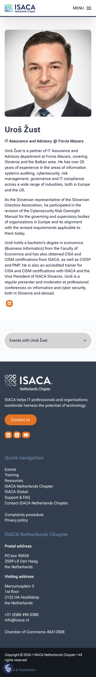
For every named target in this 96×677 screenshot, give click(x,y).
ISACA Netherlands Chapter (29, 486)
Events (10, 469)
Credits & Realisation (20, 670)
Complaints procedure (24, 514)
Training (12, 475)
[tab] (48, 340)
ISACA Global (16, 491)
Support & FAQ (17, 497)
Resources (14, 480)
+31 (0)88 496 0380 (22, 614)
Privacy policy (16, 520)
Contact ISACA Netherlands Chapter (36, 503)
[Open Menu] (82, 8)
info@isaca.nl (17, 620)
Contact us (20, 419)
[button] (8, 668)
